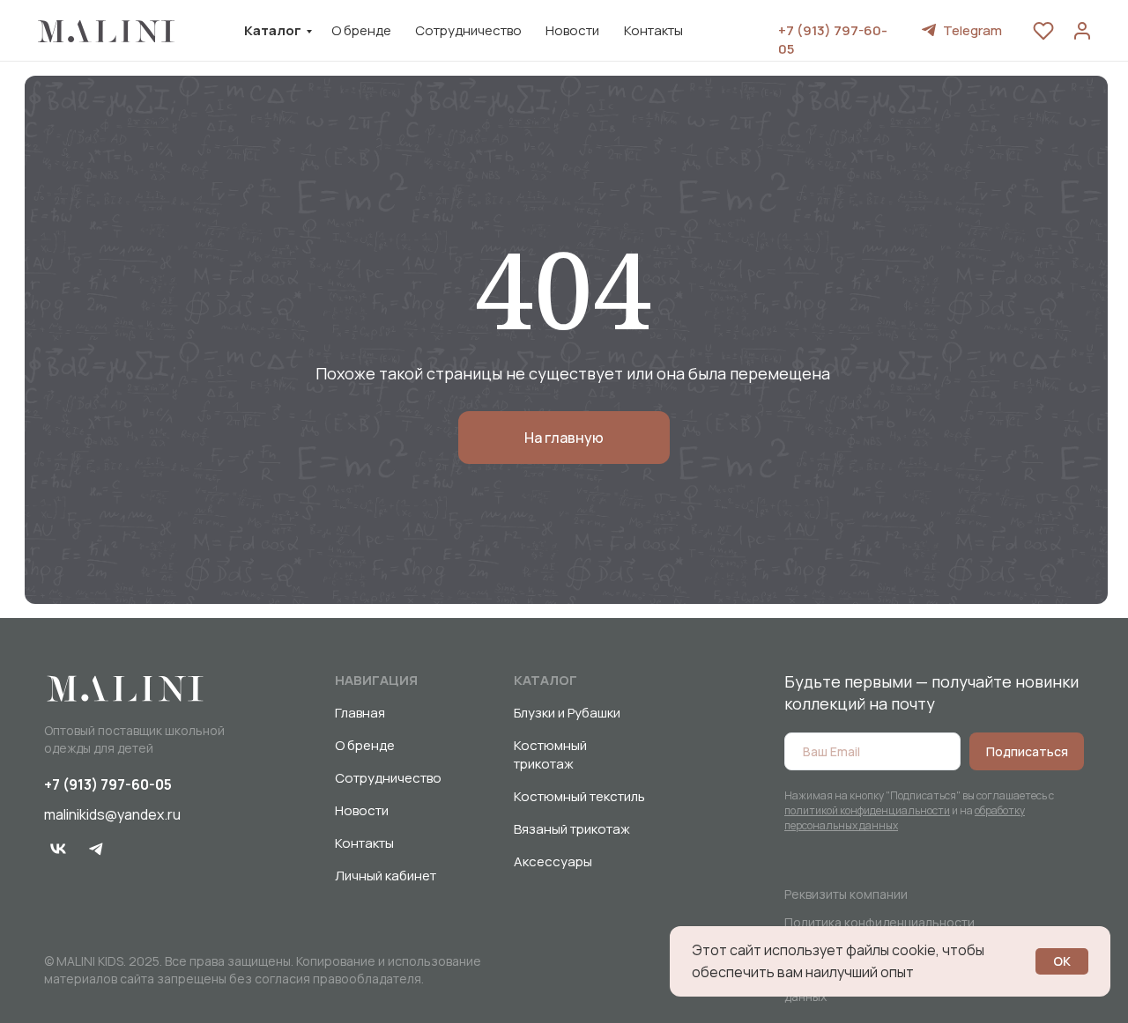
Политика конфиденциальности (879, 922)
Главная (360, 712)
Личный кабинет (385, 875)
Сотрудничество (468, 30)
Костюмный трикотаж (550, 754)
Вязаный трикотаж (572, 829)
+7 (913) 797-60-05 (108, 784)
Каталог (272, 30)
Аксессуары (553, 861)
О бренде (361, 30)
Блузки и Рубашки (567, 712)
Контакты (653, 30)
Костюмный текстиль (579, 796)
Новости (572, 30)
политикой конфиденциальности (867, 810)
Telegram (972, 30)
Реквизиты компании (846, 894)
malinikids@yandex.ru (112, 814)
